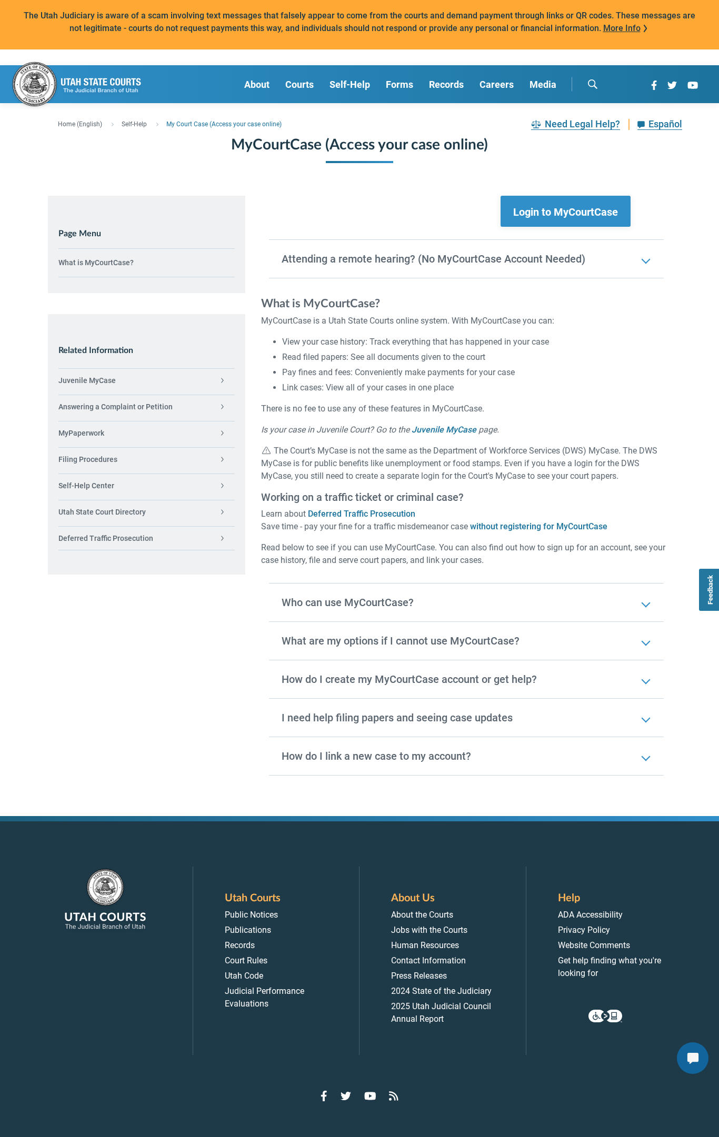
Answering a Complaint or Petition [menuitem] (115, 407)
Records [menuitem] (446, 84)
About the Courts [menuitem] (422, 915)
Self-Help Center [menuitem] (86, 485)
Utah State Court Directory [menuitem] (102, 512)
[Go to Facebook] (654, 85)
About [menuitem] (256, 84)
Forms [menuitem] (399, 84)
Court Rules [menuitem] (246, 960)
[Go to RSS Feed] (393, 1096)
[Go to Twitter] (672, 85)
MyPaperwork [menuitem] (81, 433)
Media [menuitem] (543, 84)
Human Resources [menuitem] (425, 945)
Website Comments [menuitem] (594, 945)
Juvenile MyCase (444, 430)
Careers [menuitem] (497, 84)
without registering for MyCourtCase (538, 526)
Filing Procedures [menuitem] (87, 459)
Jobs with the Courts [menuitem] (429, 930)
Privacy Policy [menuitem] (584, 930)
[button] (566, 211)
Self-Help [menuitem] (349, 84)
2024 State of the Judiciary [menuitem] (441, 991)
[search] (592, 84)
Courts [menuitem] (299, 84)
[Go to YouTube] (692, 85)
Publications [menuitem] (248, 930)
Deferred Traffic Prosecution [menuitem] (105, 538)
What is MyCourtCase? (96, 262)
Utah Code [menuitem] (244, 976)
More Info (622, 28)
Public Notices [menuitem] (251, 915)
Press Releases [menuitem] (419, 976)
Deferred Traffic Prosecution (361, 514)
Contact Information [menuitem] (428, 960)
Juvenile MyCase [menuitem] (87, 380)
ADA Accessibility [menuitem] (590, 915)
